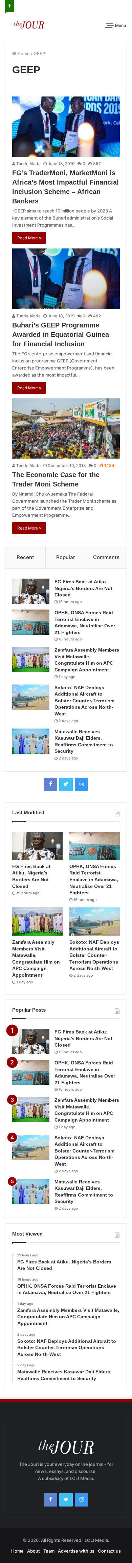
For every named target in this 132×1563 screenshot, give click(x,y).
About (33, 1551)
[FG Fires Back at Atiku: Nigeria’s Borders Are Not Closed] (30, 591)
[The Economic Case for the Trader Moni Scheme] (66, 428)
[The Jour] (28, 24)
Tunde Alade (28, 163)
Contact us (109, 1551)
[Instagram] (81, 784)
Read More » (29, 237)
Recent (25, 557)
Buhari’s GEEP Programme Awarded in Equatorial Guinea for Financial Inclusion (60, 334)
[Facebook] (50, 784)
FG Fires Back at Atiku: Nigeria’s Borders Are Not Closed (83, 588)
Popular (65, 557)
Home (23, 53)
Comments (106, 557)
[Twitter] (66, 784)
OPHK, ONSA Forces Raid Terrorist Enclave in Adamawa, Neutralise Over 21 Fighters (93, 879)
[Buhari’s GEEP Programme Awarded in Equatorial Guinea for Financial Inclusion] (66, 278)
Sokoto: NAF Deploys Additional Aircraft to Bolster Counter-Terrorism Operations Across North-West (84, 700)
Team (48, 1551)
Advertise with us (76, 1551)
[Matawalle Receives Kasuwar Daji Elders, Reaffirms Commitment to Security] (30, 741)
